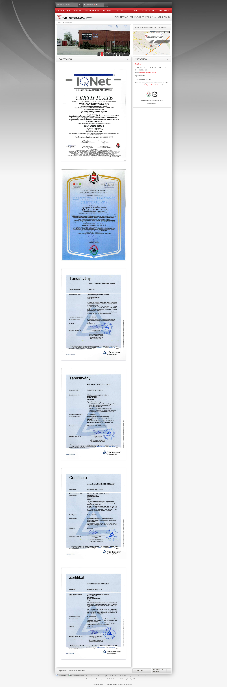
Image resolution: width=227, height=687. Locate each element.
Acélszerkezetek (141, 676)
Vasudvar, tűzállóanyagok (121, 679)
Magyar (92, 4)
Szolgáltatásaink (91, 10)
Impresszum (63, 671)
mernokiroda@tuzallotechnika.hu (149, 85)
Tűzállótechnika (74, 17)
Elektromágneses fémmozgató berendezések (99, 679)
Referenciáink (106, 10)
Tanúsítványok (164, 10)
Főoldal (59, 22)
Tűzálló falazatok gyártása (127, 676)
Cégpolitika (149, 10)
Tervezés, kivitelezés (112, 676)
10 (127, 54)
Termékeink (77, 10)
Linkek (135, 10)
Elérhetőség (120, 10)
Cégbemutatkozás (62, 10)
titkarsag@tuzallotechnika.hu (147, 72)
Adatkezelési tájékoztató (77, 671)
